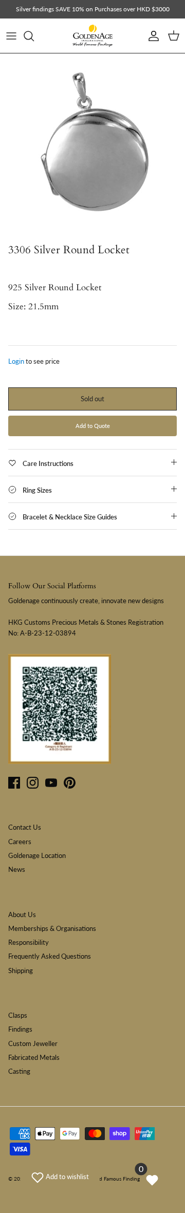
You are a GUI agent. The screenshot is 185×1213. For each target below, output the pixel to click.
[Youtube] (51, 783)
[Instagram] (33, 783)
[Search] (34, 36)
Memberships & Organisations (52, 928)
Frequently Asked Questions (49, 956)
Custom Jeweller (33, 1043)
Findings (20, 1029)
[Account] (151, 36)
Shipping (20, 970)
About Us (22, 914)
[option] (92, 145)
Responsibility (28, 942)
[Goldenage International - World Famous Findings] (92, 36)
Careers (19, 841)
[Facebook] (14, 783)
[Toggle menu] (11, 36)
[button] (60, 1176)
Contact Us (24, 827)
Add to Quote (93, 425)
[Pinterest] (70, 783)
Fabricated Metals (34, 1057)
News (16, 869)
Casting (19, 1071)
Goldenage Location (37, 855)
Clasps (17, 1015)
